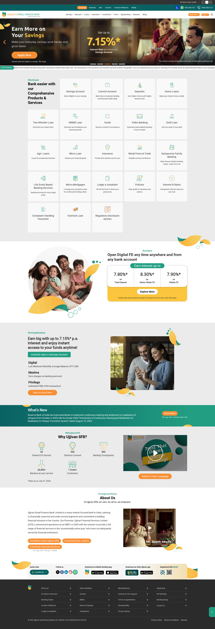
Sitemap (184, 620)
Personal (82, 8)
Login (204, 15)
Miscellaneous (124, 588)
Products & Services (49, 594)
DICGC (175, 567)
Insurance (95, 14)
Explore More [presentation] (147, 291)
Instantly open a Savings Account (49, 354)
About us (45, 588)
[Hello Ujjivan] (132, 572)
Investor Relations (121, 8)
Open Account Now (42, 392)
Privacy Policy (156, 620)
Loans (86, 14)
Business (92, 8)
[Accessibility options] (177, 7)
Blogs (145, 14)
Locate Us (39, 572)
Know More (171, 414)
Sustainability (123, 605)
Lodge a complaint (48, 611)
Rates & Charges (86, 605)
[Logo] (21, 14)
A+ (211, 2)
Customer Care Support (127, 594)
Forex (116, 14)
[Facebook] (62, 572)
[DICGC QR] (169, 572)
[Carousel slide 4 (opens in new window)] (107, 42)
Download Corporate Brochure (45, 546)
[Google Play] (97, 572)
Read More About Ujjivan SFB (44, 540)
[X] (58, 572)
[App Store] (112, 572)
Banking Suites (47, 600)
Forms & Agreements (126, 600)
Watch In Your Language (155, 476)
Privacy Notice (124, 611)
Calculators (84, 611)
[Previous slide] (4, 42)
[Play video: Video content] (155, 453)
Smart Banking (86, 588)
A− (203, 2)
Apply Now (193, 14)
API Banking (162, 594)
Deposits (78, 14)
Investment (106, 14)
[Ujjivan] (87, 572)
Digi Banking (125, 14)
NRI (100, 8)
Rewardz (136, 14)
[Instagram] (70, 572)
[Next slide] (210, 42)
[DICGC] (163, 572)
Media (134, 8)
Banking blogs (162, 600)
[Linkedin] (66, 572)
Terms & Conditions (171, 620)
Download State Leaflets (77, 540)
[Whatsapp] (75, 572)
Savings (69, 14)
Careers (108, 8)
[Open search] (212, 14)
